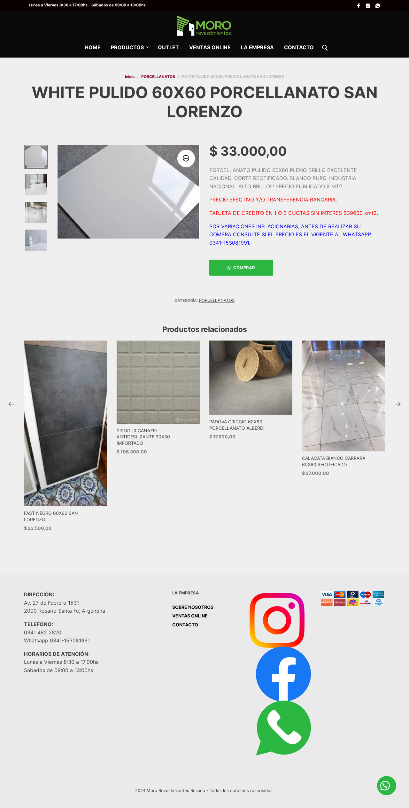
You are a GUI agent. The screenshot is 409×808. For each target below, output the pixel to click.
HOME (93, 47)
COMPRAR (244, 267)
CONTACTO (299, 47)
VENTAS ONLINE (210, 47)
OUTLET (168, 47)
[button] (186, 158)
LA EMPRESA (257, 47)
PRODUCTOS (127, 47)
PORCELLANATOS (158, 76)
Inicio (130, 76)
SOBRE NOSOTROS (192, 607)
